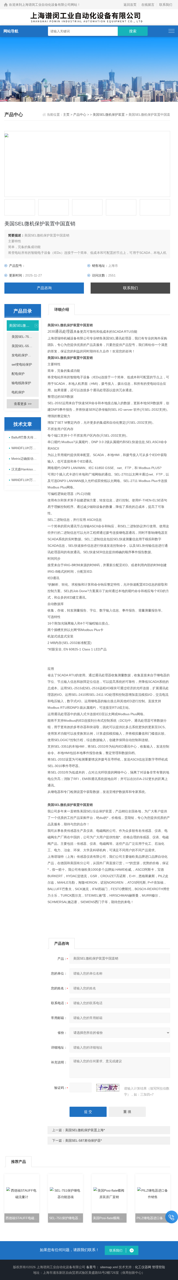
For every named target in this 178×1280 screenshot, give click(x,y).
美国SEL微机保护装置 (109, 114)
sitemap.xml (109, 1267)
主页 (66, 114)
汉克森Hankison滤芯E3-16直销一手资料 (24, 469)
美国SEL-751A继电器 (25, 337)
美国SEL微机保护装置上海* (85, 1130)
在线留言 (147, 4)
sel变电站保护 (22, 364)
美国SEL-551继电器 (25, 346)
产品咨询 (44, 288)
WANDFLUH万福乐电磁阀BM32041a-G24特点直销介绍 (24, 480)
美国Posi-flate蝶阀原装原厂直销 (110, 1218)
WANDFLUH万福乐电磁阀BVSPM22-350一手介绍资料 (24, 448)
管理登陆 (158, 1267)
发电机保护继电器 (25, 355)
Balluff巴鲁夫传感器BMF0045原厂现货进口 (24, 437)
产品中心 (79, 114)
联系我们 (165, 4)
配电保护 (18, 374)
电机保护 (18, 392)
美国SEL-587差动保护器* (83, 1140)
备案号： (92, 1267)
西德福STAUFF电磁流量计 (22, 1218)
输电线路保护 (21, 383)
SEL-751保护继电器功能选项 (66, 1218)
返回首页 (130, 4)
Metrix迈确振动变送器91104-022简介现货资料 (24, 458)
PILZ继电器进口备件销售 (153, 1218)
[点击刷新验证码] (107, 1088)
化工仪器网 (143, 1267)
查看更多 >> (23, 404)
